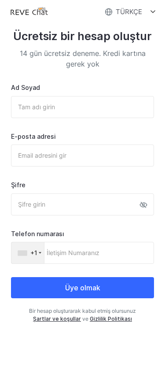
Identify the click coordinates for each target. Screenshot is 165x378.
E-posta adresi (33, 136)
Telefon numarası (37, 233)
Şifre (18, 185)
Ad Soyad (25, 87)
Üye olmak (82, 287)
